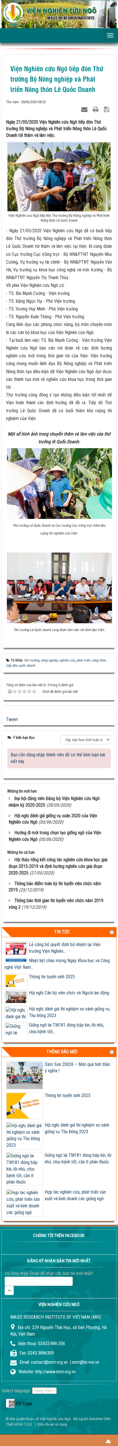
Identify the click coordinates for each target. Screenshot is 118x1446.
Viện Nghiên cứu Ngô (55, 1419)
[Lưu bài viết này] (107, 108)
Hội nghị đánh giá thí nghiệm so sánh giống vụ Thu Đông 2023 (77, 1128)
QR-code (10, 1403)
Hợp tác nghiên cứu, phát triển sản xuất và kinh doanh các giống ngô (75, 1195)
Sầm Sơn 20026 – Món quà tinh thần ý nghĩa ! (77, 1068)
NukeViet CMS (100, 1419)
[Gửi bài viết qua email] (85, 108)
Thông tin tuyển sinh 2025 (52, 976)
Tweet (12, 719)
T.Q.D (28, 1424)
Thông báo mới (61, 1051)
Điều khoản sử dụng (52, 1424)
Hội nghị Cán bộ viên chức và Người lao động (69, 993)
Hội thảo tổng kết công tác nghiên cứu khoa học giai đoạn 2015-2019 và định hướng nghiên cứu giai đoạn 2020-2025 (58, 866)
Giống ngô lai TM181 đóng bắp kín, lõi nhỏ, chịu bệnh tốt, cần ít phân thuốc (78, 1158)
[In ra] (96, 108)
